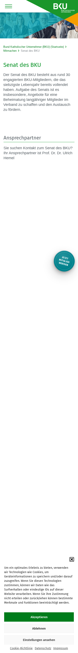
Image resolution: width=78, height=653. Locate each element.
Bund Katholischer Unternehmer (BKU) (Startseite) (33, 46)
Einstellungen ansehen (39, 640)
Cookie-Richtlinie (21, 648)
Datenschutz (43, 648)
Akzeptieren (39, 617)
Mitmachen (10, 50)
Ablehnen (39, 628)
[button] (72, 559)
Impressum (60, 648)
